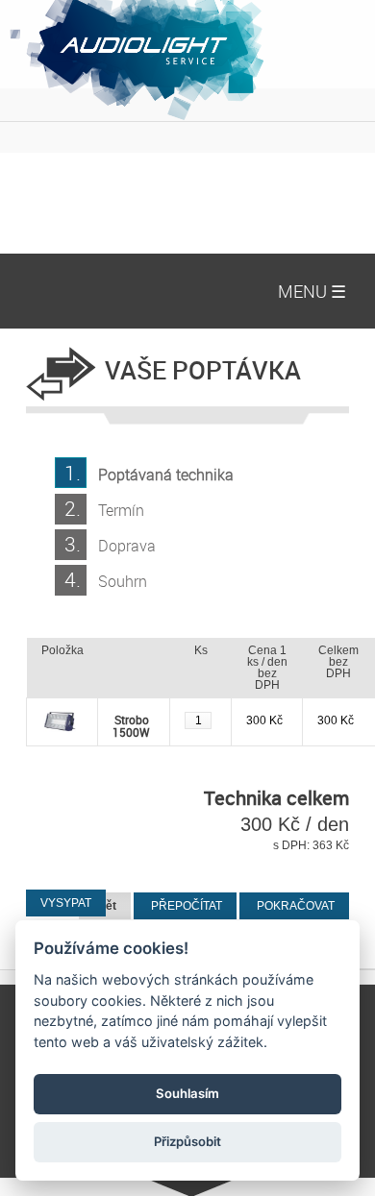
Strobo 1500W (131, 726)
